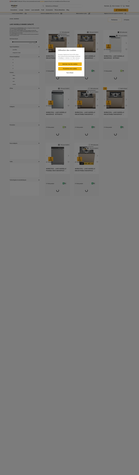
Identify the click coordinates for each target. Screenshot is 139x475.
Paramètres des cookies (70, 68)
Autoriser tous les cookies (69, 64)
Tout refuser (69, 72)
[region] (70, 62)
